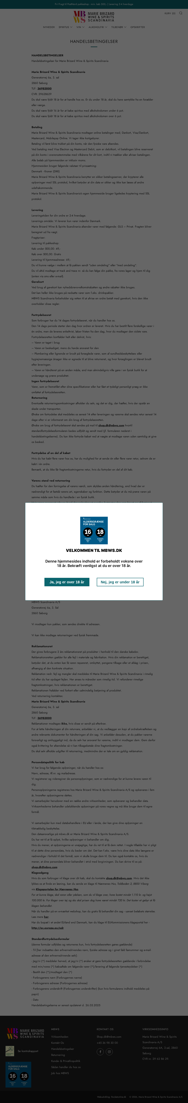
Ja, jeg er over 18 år (67, 582)
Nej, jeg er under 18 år (120, 582)
